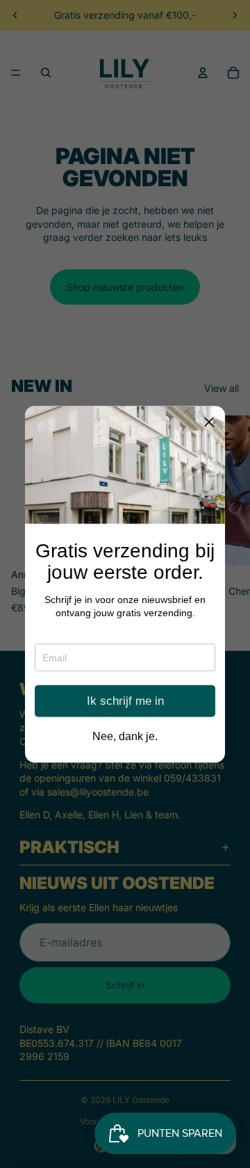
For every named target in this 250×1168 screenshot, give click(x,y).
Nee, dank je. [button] (125, 736)
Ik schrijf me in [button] (125, 701)
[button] (209, 421)
